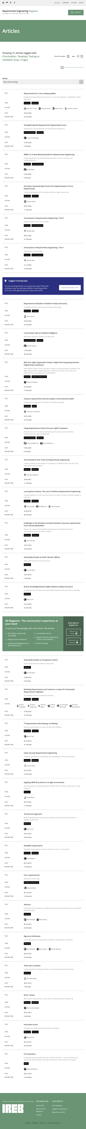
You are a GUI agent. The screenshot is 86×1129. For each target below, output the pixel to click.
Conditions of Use (53, 1123)
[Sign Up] (3, 3)
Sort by (4, 78)
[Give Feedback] (7, 3)
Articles (57, 2)
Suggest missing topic (70, 288)
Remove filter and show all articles (73, 67)
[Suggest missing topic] (11, 3)
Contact (39, 1115)
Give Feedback (57, 1106)
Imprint (35, 1123)
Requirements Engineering (20, 12)
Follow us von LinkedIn (74, 632)
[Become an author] (14, 3)
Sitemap (28, 1123)
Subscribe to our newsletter (73, 641)
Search (81, 2)
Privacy (42, 1123)
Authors (74, 2)
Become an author (58, 1112)
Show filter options (60, 56)
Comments (65, 2)
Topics (77, 12)
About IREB (40, 1106)
